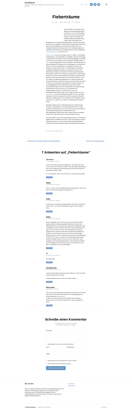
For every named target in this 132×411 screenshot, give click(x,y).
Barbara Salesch (50, 55)
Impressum (71, 383)
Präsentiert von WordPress (44, 407)
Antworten (49, 177)
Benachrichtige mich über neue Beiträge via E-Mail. (59, 363)
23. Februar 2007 (66, 22)
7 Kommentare (77, 22)
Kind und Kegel (50, 94)
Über (82, 4)
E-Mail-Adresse (71, 347)
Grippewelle (62, 296)
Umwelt (60, 131)
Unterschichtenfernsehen (52, 51)
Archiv (86, 4)
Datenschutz (71, 385)
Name (48, 347)
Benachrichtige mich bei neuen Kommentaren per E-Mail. (60, 344)
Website (48, 353)
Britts (47, 62)
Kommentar (49, 330)
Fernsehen (50, 131)
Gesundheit (56, 131)
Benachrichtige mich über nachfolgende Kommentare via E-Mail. (62, 360)
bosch (56, 22)
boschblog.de (30, 2)
